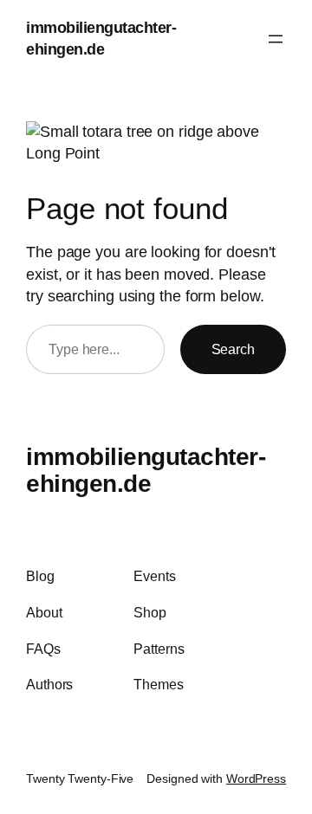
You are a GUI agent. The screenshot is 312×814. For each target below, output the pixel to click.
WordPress (256, 778)
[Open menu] (275, 39)
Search (233, 349)
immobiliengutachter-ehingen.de (145, 470)
